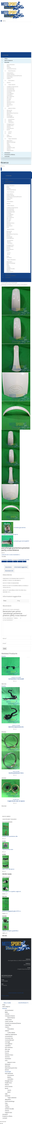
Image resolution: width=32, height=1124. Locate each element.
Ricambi (7, 62)
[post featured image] (11, 666)
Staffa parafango (11, 142)
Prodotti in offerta (7, 1116)
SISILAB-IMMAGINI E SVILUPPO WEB (16, 993)
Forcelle (7, 1051)
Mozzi (9, 133)
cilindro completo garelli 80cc (10, 931)
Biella (6, 1012)
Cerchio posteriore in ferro (16, 773)
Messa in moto (12, 108)
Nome (5, 638)
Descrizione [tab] (8, 567)
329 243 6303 (27, 965)
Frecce (7, 1053)
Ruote (8, 129)
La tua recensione (8, 620)
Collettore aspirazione (11, 1034)
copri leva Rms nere (7, 849)
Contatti (7, 156)
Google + (20, 561)
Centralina (11, 122)
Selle (6, 1094)
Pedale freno (8, 1083)
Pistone (7, 1084)
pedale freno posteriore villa (9, 836)
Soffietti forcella (9, 1109)
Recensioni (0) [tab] (9, 571)
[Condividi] (3, 1121)
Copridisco (8, 1045)
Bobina (9, 1077)
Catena (9, 78)
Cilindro (9, 82)
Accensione (10, 1075)
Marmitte (14, 725)
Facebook (4, 561)
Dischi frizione (11, 71)
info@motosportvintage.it (23, 969)
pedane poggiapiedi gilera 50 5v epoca (12, 911)
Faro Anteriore (9, 1047)
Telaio (6, 1105)
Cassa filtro (8, 1025)
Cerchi (14, 771)
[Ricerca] (1, 169)
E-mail (24, 561)
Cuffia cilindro (11, 84)
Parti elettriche (10, 117)
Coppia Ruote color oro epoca (16, 801)
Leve (8, 106)
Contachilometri (9, 1040)
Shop (3, 1005)
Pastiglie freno (9, 1081)
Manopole (7, 1064)
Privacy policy (5, 995)
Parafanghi (21, 559)
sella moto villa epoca (8, 869)
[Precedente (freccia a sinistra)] (0, 1123)
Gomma (7, 1057)
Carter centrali (9, 1021)
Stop (6, 1103)
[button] (4, 162)
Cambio (7, 1014)
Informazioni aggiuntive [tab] (20, 567)
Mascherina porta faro (12, 113)
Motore (7, 1070)
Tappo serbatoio (12, 138)
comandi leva (14, 677)
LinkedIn (15, 561)
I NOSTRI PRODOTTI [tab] (23, 1003)
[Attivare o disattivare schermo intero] (2, 1121)
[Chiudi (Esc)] (5, 1121)
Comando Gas (9, 1038)
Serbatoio (9, 136)
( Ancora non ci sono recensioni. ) (11, 554)
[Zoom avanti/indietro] (0, 1121)
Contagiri (7, 1042)
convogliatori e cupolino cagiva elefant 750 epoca (16, 891)
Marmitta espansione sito (16, 727)
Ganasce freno (9, 1055)
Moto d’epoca (6, 1006)
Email (5, 643)
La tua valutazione (8, 618)
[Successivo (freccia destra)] (2, 1123)
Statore (7, 1110)
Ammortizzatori (11, 64)
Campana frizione (11, 69)
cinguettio (10, 561)
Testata (7, 1107)
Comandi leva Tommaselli (16, 679)
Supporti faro (10, 150)
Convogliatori (8, 1044)
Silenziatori (8, 1099)
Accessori (5, 1114)
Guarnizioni (8, 1058)
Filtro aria (7, 1049)
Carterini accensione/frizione (14, 75)
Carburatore (8, 1019)
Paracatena (11, 80)
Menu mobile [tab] (7, 1003)
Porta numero (9, 1086)
